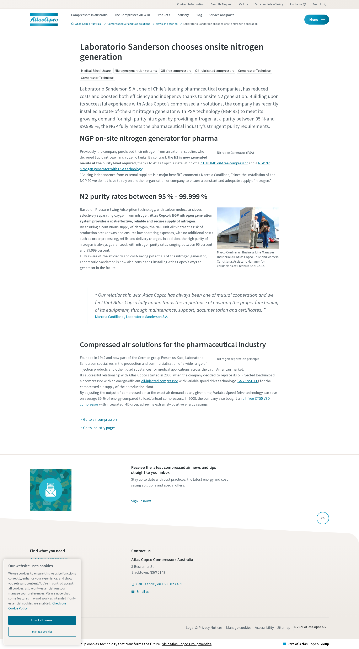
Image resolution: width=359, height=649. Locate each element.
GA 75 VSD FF (247, 380)
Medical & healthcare (96, 70)
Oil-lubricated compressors (214, 70)
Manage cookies (238, 627)
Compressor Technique (254, 70)
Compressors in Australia (89, 15)
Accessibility (264, 627)
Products (163, 15)
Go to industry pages (99, 427)
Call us (243, 4)
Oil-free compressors (176, 70)
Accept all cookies (42, 620)
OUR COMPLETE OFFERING (269, 4)
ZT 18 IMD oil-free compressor (224, 163)
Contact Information (190, 4)
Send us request (221, 4)
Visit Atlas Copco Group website (186, 644)
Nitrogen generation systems (136, 70)
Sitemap (283, 627)
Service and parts (221, 15)
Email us (142, 591)
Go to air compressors (100, 419)
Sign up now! (141, 501)
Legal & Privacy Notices (204, 627)
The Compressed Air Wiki (132, 15)
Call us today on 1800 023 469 (159, 584)
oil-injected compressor (159, 380)
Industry (183, 15)
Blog (198, 15)
